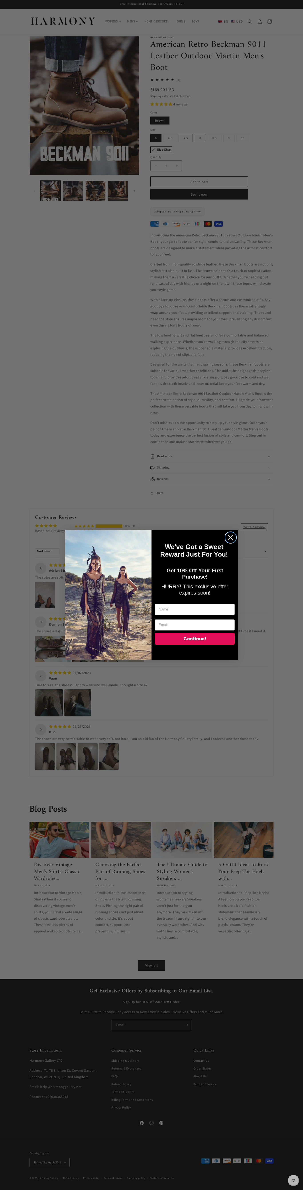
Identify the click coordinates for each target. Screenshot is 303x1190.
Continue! (194, 639)
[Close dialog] (230, 537)
